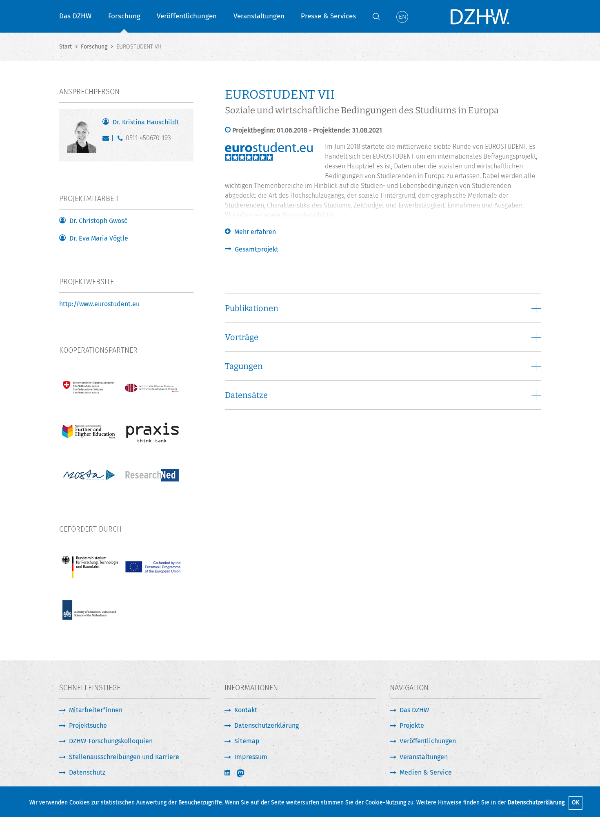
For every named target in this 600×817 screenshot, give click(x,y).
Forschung (124, 16)
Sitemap (247, 741)
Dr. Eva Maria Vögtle (98, 238)
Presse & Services (328, 16)
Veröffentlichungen (187, 16)
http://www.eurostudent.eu (99, 304)
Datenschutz (87, 772)
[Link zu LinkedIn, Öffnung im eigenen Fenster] (228, 773)
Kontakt (245, 710)
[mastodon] (246, 773)
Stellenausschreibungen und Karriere (124, 757)
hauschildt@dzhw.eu (107, 140)
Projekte (412, 725)
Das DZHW (75, 16)
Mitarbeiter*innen (95, 710)
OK (575, 802)
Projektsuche (88, 725)
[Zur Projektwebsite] (269, 158)
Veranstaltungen (258, 16)
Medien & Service (426, 772)
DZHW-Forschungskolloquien (111, 741)
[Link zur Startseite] (479, 16)
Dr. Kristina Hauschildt (146, 122)
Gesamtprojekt (256, 249)
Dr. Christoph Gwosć (98, 221)
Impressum (250, 757)
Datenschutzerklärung (536, 802)
